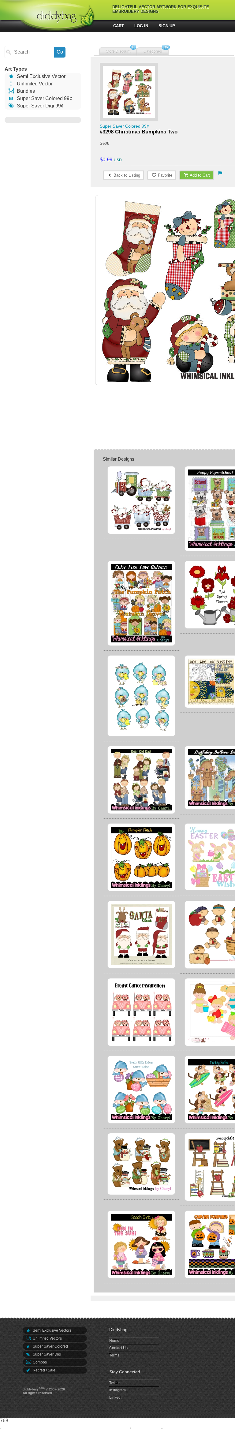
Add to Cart (199, 175)
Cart (118, 26)
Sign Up (167, 26)
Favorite (164, 175)
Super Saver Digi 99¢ (40, 105)
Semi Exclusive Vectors (51, 1330)
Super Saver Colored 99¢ (44, 98)
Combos (39, 1362)
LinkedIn (116, 1397)
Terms (114, 1355)
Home (114, 1340)
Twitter (114, 1383)
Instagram (117, 1390)
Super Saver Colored (50, 1346)
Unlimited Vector (34, 83)
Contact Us (118, 1348)
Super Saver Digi (46, 1354)
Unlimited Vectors (47, 1338)
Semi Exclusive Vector (40, 76)
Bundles (25, 91)
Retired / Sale (43, 1370)
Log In (141, 26)
